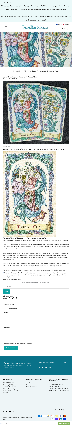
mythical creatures (16, 77)
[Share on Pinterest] (16, 298)
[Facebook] (1, 2)
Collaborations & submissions (58, 388)
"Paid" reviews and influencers (59, 390)
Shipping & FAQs (8, 385)
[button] (62, 24)
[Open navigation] (9, 27)
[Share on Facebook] (9, 298)
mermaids (6, 77)
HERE (63, 270)
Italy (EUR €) (59, 410)
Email (5, 320)
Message (7, 327)
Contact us (29, 385)
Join (6, 291)
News (21, 71)
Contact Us (65, 423)
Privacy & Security (9, 389)
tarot (25, 77)
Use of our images (55, 386)
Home (15, 71)
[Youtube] (7, 2)
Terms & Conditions (9, 387)
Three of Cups (32, 77)
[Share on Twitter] (13, 298)
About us (29, 383)
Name (6, 312)
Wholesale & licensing (56, 384)
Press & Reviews (31, 387)
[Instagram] (10, 2)
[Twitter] (4, 2)
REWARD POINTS (8, 383)
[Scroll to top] (68, 421)
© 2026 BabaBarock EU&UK (11, 417)
